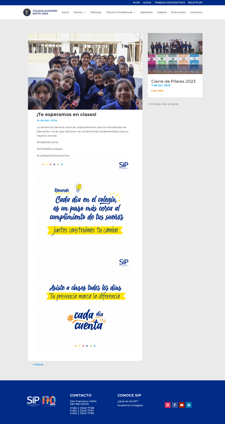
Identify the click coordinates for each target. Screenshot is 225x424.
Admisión (146, 12)
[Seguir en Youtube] (182, 405)
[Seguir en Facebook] (175, 405)
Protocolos (178, 12)
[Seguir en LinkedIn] (189, 405)
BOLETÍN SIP (195, 3)
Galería (161, 12)
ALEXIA (147, 3)
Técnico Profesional (119, 12)
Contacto (196, 12)
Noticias (96, 12)
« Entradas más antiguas (163, 104)
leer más (157, 90)
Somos (78, 12)
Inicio (65, 12)
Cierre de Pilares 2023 (173, 81)
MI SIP (136, 3)
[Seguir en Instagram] (168, 405)
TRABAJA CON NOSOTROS (169, 3)
